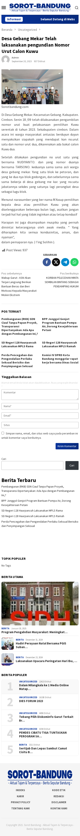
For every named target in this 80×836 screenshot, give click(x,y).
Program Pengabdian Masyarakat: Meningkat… (34, 632)
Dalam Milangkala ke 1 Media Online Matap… (44, 687)
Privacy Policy (20, 802)
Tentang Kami (20, 808)
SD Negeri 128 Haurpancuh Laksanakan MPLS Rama (18, 344)
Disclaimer (58, 802)
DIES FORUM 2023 (31, 701)
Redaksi (59, 796)
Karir (20, 796)
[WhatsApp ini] (74, 262)
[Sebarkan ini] (47, 262)
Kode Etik (58, 790)
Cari (3, 459)
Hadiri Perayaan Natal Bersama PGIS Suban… (41, 645)
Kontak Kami (58, 808)
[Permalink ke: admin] (5, 59)
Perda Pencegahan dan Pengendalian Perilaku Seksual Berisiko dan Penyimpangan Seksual (17, 360)
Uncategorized (28, 681)
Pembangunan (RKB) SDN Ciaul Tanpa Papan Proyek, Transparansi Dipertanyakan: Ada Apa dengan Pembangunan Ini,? (37, 491)
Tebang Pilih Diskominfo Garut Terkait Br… (46, 718)
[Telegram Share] (65, 262)
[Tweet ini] (56, 262)
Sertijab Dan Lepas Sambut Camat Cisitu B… (43, 750)
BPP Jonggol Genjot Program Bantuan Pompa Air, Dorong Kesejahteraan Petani (60, 324)
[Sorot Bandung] (40, 7)
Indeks (20, 790)
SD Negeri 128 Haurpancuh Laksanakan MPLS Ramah (59, 344)
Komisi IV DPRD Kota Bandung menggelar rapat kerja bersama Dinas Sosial (60, 358)
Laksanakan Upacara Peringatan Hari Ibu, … (46, 661)
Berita (5, 628)
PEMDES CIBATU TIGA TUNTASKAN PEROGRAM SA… (43, 734)
